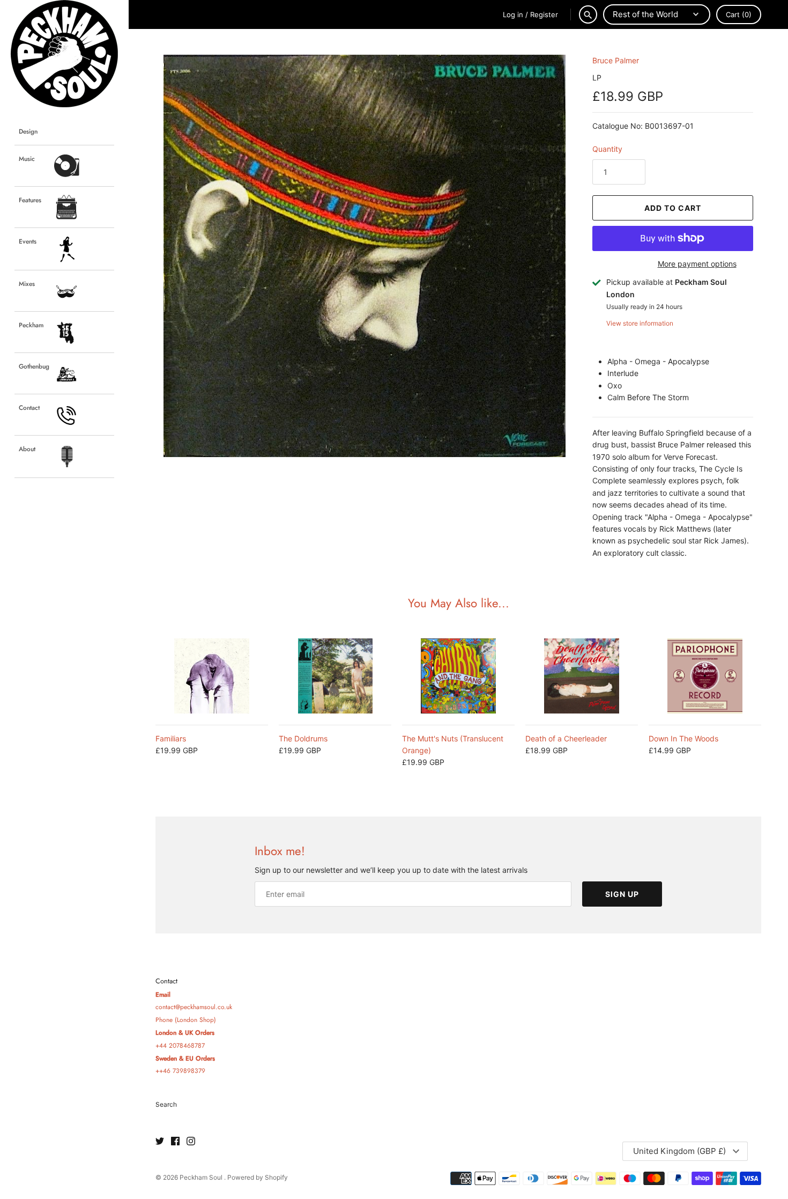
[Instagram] (191, 1141)
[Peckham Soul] (64, 53)
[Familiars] (211, 675)
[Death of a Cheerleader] (581, 675)
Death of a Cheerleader (566, 738)
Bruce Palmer (615, 60)
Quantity (607, 148)
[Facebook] (175, 1141)
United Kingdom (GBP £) (679, 1151)
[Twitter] (159, 1141)
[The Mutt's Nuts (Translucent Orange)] (458, 675)
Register (544, 14)
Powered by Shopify (257, 1177)
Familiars (170, 738)
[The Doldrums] (335, 675)
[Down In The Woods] (705, 675)
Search (166, 1104)
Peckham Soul (202, 1177)
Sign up (622, 894)
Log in (513, 14)
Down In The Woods (683, 738)
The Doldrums (303, 738)
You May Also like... (458, 603)
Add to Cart (672, 207)
